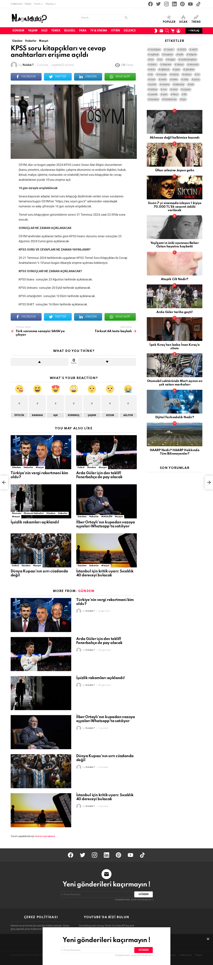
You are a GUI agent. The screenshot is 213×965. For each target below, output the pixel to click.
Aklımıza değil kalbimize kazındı (175, 137)
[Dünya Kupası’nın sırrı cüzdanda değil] (41, 550)
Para (82, 30)
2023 (183, 50)
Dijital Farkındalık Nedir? (174, 417)
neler (174, 79)
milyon (187, 74)
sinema (165, 84)
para (196, 79)
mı (198, 74)
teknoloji (179, 84)
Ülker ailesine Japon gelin (174, 170)
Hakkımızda (16, 4)
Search (126, 18)
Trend (196, 22)
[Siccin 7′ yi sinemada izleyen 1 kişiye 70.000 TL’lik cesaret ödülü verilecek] (174, 187)
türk (192, 84)
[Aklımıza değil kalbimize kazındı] (174, 122)
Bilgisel (69, 30)
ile (151, 74)
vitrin (174, 89)
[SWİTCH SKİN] (156, 30)
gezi (177, 69)
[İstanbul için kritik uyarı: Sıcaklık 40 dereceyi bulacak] (106, 550)
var (164, 89)
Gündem (18, 30)
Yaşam (32, 30)
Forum (37, 4)
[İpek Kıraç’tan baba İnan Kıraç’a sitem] (174, 329)
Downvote (107, 362)
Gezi (44, 30)
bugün (171, 59)
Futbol (81, 467)
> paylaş (193, 31)
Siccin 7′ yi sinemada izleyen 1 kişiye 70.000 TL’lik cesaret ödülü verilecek (174, 207)
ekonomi (193, 64)
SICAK (183, 22)
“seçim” (170, 50)
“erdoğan (155, 50)
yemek (153, 94)
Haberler (28, 467)
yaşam (186, 89)
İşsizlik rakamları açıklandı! (35, 522)
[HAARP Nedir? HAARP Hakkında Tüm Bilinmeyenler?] (174, 434)
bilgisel (192, 55)
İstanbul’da (170, 99)
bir (160, 59)
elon (152, 69)
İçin (184, 99)
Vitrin (115, 30)
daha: (153, 64)
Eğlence (130, 30)
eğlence (165, 69)
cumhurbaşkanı (188, 59)
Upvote (39, 362)
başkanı (168, 55)
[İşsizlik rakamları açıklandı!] (41, 501)
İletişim (28, 4)
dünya (180, 64)
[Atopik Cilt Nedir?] (174, 263)
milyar (175, 74)
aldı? (194, 50)
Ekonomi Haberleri (34, 513)
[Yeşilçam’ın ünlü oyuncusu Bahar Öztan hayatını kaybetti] (174, 227)
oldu (185, 79)
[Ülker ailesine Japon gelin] (174, 154)
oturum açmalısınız (45, 836)
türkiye (153, 89)
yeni (165, 94)
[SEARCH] (167, 30)
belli (181, 55)
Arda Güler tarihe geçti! (174, 312)
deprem (167, 64)
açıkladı (154, 55)
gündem (190, 69)
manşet (162, 74)
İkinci (175, 94)
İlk (185, 94)
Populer (169, 22)
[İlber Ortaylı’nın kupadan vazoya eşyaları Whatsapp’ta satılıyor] (106, 501)
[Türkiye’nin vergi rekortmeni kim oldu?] (41, 452)
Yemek (55, 30)
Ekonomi (16, 513)
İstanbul (154, 99)
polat (153, 84)
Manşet (40, 467)
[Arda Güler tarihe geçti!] (174, 296)
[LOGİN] (178, 30)
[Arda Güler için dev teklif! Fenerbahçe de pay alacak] (106, 452)
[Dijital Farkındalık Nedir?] (174, 402)
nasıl (152, 79)
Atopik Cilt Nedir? (174, 279)
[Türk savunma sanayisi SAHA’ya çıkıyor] (4, 482)
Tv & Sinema (98, 30)
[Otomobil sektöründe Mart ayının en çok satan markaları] (174, 365)
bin (151, 59)
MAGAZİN (106, 517)
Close (208, 939)
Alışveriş (49, 4)
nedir (163, 79)
